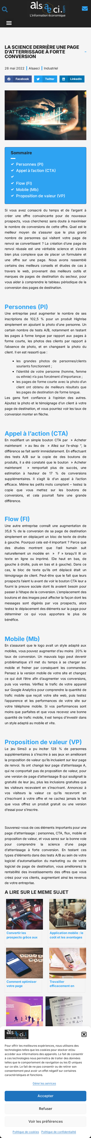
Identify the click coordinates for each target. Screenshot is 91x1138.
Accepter (45, 1096)
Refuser (45, 1108)
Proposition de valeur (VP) (40, 196)
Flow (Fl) (24, 183)
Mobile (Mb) (27, 189)
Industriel (51, 68)
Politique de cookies (26, 1132)
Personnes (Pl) (29, 164)
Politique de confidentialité (58, 1132)
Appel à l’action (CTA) (36, 170)
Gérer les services (44, 1083)
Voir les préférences (45, 1121)
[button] (84, 1034)
